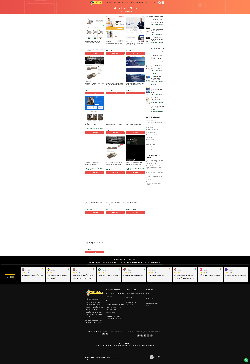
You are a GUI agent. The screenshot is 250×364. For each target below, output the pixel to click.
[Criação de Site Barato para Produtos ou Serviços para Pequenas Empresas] (148, 22)
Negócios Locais (150, 139)
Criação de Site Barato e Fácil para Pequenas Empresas (156, 99)
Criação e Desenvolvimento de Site (154, 122)
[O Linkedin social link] (145, 335)
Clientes (148, 301)
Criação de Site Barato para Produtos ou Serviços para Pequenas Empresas (157, 21)
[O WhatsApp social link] (148, 335)
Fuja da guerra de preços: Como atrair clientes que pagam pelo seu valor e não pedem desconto (154, 162)
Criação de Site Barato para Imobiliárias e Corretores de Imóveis (156, 78)
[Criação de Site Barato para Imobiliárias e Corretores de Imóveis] (148, 80)
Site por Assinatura (150, 146)
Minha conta (129, 297)
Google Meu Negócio (151, 132)
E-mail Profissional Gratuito (152, 129)
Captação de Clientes (151, 120)
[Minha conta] (147, 2)
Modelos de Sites (150, 298)
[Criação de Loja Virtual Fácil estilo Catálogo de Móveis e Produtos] (148, 69)
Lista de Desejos (130, 304)
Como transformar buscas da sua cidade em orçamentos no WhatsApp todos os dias (154, 173)
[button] (246, 360)
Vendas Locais (149, 149)
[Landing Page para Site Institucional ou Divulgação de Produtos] (148, 49)
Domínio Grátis (149, 127)
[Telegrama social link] (151, 335)
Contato (148, 305)
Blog (147, 296)
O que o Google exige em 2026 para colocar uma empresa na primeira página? (154, 167)
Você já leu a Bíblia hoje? (125, 343)
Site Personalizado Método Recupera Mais (157, 107)
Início (147, 293)
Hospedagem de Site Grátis (152, 134)
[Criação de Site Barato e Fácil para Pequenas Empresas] (148, 100)
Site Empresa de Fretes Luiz (132, 202)
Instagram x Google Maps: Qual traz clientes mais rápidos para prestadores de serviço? (155, 178)
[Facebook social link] (159, 2)
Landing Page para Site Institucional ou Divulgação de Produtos (157, 49)
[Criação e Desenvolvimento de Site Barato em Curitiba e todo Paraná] (148, 31)
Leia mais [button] (75, 280)
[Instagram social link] (163, 2)
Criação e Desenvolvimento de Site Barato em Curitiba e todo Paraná (157, 30)
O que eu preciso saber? (152, 303)
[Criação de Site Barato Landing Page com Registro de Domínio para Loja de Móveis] (148, 59)
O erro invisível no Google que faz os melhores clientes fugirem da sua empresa (154, 183)
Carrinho (128, 300)
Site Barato (148, 142)
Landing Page (149, 137)
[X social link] (141, 335)
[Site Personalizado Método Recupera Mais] (148, 109)
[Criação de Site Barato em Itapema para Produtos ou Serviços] (148, 40)
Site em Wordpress (150, 144)
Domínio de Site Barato (151, 125)
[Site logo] (96, 2)
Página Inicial (120, 11)
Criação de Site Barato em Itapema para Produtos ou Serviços (157, 39)
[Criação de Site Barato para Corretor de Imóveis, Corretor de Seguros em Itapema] (148, 91)
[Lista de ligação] (115, 295)
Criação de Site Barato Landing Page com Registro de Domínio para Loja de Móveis (157, 58)
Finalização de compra (131, 302)
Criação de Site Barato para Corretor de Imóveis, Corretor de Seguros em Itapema (157, 90)
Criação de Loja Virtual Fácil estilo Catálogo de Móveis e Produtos (156, 67)
